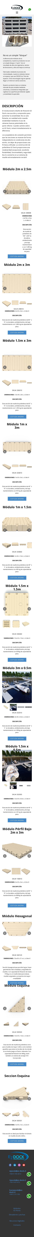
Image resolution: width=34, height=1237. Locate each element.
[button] (5, 191)
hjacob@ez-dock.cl (18, 1180)
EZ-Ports (17, 1210)
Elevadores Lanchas (17, 1214)
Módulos (17, 1208)
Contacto (17, 1225)
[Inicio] (18, 1156)
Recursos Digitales (17, 1221)
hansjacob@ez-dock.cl (16, 1191)
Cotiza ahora (17, 256)
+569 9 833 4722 (15, 1182)
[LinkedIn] (14, 1165)
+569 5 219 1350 (14, 1194)
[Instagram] (19, 1165)
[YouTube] (23, 1165)
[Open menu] (17, 12)
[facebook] (10, 1165)
